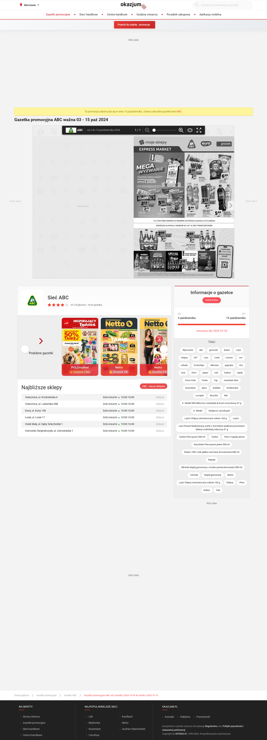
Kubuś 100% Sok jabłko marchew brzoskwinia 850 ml (211, 452)
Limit (216, 357)
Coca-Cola (190, 380)
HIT (196, 357)
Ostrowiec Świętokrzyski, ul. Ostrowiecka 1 (49, 430)
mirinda (194, 475)
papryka (229, 365)
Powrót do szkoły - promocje (134, 24)
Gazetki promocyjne (46, 695)
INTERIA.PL (181, 733)
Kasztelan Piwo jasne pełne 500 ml (212, 444)
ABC (179, 111)
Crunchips (199, 365)
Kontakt (169, 716)
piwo (204, 387)
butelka (217, 387)
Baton (230, 475)
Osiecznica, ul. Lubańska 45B (41, 403)
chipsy (184, 357)
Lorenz (229, 357)
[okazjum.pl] (133, 5)
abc (201, 350)
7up (216, 380)
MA (226, 395)
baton (227, 350)
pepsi (205, 372)
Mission (215, 365)
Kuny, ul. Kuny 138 (35, 410)
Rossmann (95, 728)
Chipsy (229, 482)
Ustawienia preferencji (173, 730)
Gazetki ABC (70, 695)
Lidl (91, 716)
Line (183, 372)
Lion (206, 357)
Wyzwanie (188, 350)
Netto (125, 722)
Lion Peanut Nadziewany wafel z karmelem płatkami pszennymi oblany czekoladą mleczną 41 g (212, 428)
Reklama (185, 716)
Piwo (241, 482)
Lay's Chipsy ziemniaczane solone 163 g (199, 482)
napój (239, 372)
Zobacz (160, 397)
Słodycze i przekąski (219, 410)
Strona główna (21, 695)
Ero (241, 365)
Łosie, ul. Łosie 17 (35, 417)
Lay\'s (236, 418)
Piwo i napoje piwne (234, 436)
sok (216, 372)
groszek (213, 350)
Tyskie (214, 436)
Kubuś (206, 490)
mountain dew (231, 380)
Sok (218, 490)
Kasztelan (190, 387)
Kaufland (127, 716)
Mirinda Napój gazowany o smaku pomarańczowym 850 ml (211, 467)
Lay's (238, 350)
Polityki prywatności (233, 726)
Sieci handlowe (31, 728)
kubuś (227, 372)
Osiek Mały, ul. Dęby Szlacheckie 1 (44, 424)
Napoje (211, 459)
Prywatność (203, 716)
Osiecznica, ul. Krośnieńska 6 (41, 397)
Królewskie (232, 387)
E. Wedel (197, 410)
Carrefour (94, 735)
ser (240, 357)
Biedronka (94, 722)
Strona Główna (31, 716)
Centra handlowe (32, 735)
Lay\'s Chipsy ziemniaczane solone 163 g (206, 418)
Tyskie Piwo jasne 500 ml (192, 436)
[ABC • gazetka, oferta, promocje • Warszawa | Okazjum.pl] (32, 300)
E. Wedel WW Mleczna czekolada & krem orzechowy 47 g (211, 403)
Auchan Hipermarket (133, 728)
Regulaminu (211, 726)
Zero (193, 372)
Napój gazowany (212, 475)
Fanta (205, 380)
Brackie (214, 395)
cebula (184, 365)
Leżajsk (200, 395)
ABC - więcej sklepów (153, 386)
